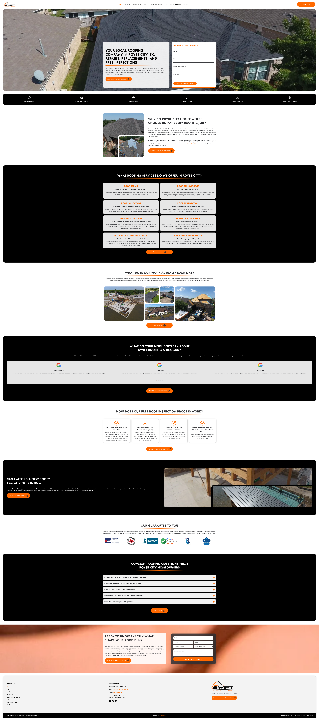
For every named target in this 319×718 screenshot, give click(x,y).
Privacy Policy (284, 715)
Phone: (175, 59)
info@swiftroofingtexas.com (121, 689)
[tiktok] (116, 701)
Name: (175, 51)
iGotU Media (162, 715)
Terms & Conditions (294, 715)
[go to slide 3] (159, 380)
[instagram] (113, 701)
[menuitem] (120, 4)
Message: (176, 74)
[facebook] (110, 701)
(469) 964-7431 (117, 692)
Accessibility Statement (307, 715)
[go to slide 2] (158, 380)
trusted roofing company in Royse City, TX (183, 144)
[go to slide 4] (160, 380)
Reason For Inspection (179, 66)
